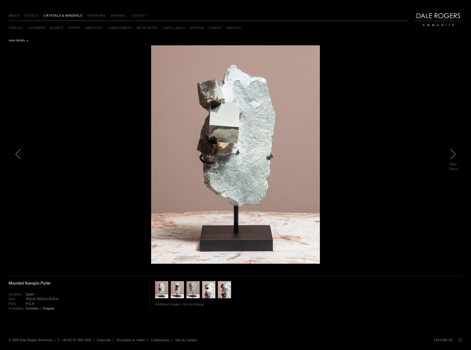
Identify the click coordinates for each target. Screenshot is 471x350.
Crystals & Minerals (63, 15)
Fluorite (37, 28)
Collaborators (160, 340)
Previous (18, 163)
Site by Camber (186, 340)
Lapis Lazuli (174, 28)
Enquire (48, 308)
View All (16, 28)
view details (17, 40)
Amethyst (94, 28)
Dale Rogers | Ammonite (435, 28)
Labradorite (120, 28)
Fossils (32, 15)
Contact (139, 15)
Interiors (96, 15)
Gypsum (197, 28)
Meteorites (147, 28)
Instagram (460, 340)
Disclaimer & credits (131, 340)
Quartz (57, 28)
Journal (118, 15)
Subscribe (104, 340)
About (14, 15)
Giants (215, 28)
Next (455, 163)
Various (233, 28)
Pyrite (74, 28)
